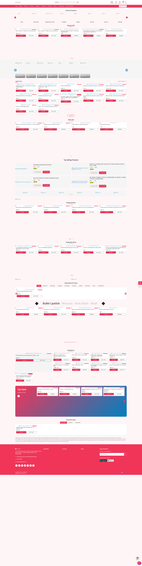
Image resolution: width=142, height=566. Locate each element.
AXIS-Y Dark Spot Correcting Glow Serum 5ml (25, 30)
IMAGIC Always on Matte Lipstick (51, 309)
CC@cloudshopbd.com (21, 461)
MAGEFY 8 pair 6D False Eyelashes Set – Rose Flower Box (28, 124)
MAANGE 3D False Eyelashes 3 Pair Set (52, 124)
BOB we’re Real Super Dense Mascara (24, 207)
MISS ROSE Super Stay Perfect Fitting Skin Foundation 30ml (47, 31)
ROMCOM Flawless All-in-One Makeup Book (61, 365)
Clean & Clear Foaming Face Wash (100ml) (70, 247)
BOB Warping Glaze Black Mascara (51, 207)
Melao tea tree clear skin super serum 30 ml (115, 95)
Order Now (54, 35)
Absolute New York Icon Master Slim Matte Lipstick (27, 309)
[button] (15, 17)
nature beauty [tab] (101, 285)
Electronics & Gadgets (69, 6)
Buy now (103, 172)
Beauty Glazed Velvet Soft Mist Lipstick (108, 333)
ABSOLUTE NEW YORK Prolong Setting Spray (115, 85)
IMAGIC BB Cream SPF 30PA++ (78, 364)
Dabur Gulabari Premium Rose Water (24, 291)
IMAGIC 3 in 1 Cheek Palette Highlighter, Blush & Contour (59, 356)
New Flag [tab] (70, 422)
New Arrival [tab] (63, 422)
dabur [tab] (39, 285)
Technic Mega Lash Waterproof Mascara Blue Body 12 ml (112, 207)
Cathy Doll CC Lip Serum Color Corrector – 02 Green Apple (114, 390)
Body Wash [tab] (81, 303)
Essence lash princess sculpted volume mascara (82, 207)
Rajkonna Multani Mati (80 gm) (44, 95)
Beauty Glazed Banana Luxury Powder (118, 364)
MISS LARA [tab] (74, 285)
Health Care (44, 6)
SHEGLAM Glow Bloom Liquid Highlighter (92, 30)
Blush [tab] (94, 303)
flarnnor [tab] (60, 285)
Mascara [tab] (67, 303)
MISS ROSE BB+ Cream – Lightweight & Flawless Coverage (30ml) (26, 86)
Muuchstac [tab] (87, 285)
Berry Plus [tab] (45, 285)
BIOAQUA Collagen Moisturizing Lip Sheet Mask (93, 85)
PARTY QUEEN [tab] (67, 285)
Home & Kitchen (61, 6)
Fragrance (37, 6)
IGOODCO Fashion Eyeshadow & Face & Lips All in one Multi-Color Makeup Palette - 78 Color (24, 376)
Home (16, 6)
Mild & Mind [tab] (52, 285)
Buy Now (20, 35)
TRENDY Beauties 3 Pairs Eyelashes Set (80, 124)
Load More (71, 115)
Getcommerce (23, 473)
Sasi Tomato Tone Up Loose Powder (79, 355)
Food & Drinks (49, 6)
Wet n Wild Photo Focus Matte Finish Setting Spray (93, 96)
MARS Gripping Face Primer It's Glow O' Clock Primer (99, 365)
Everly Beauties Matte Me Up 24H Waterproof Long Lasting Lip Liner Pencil (70, 31)
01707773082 (19, 459)
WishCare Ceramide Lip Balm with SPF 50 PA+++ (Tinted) (91, 390)
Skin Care (26, 6)
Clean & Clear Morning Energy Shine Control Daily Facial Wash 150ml (115, 267)
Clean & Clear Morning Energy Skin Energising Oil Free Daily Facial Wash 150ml (93, 248)
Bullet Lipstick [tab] (51, 303)
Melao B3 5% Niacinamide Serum (22, 106)
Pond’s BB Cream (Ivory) (66, 85)
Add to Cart (31, 35)
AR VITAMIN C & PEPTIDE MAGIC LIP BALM (45, 389)
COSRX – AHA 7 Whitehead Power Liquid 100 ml (47, 106)
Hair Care (31, 6)
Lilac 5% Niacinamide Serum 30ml (23, 247)
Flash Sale (123, 6)
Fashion (55, 6)
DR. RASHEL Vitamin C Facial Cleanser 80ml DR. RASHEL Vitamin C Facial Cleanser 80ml (70, 97)
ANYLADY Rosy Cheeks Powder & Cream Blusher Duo (118, 356)
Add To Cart (94, 172)
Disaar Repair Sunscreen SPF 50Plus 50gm (47, 247)
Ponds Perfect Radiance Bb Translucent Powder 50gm (96, 356)
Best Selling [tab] (77, 422)
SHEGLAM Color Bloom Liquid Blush (113, 49)
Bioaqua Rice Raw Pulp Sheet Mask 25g (24, 95)
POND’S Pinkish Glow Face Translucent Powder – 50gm (27, 355)
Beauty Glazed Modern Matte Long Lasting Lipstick (83, 309)
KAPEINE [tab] (80, 285)
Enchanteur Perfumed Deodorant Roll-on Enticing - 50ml (25, 428)
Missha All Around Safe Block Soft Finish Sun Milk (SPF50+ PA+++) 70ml (107, 164)
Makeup (20, 6)
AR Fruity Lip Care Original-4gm (66, 389)
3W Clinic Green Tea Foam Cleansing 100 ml (46, 178)
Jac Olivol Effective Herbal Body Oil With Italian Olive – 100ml (47, 86)
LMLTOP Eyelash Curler (105, 124)
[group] (25, 192)
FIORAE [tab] (94, 285)
